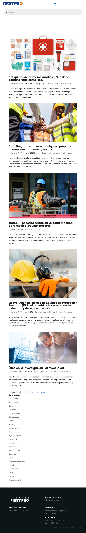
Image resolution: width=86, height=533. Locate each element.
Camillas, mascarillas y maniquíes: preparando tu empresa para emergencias (42, 148)
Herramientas (14, 428)
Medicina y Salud (60, 84)
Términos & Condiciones (19, 510)
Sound (11, 465)
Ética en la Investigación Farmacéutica (36, 368)
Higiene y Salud (47, 84)
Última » (43, 393)
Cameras (12, 406)
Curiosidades (14, 417)
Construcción (14, 413)
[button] (81, 527)
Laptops (12, 443)
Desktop (12, 421)
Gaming (12, 424)
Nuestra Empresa (52, 500)
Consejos (38, 84)
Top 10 (11, 472)
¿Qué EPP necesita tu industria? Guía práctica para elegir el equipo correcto (41, 224)
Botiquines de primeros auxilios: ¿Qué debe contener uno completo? (39, 78)
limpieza (49, 372)
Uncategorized (15, 480)
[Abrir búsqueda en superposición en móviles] (43, 12)
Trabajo (69, 153)
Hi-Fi (10, 432)
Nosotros (12, 454)
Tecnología (61, 312)
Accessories (14, 398)
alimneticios (13, 402)
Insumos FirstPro (17, 84)
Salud (69, 84)
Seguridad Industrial (58, 153)
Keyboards (13, 439)
